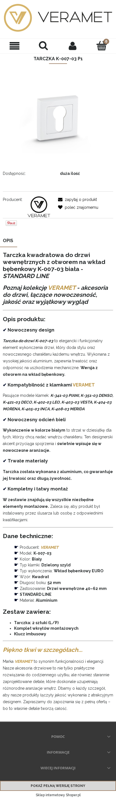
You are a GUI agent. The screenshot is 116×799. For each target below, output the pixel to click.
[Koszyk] (101, 45)
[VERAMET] (38, 206)
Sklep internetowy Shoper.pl (58, 795)
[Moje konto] (72, 46)
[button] (14, 46)
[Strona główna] (58, 18)
